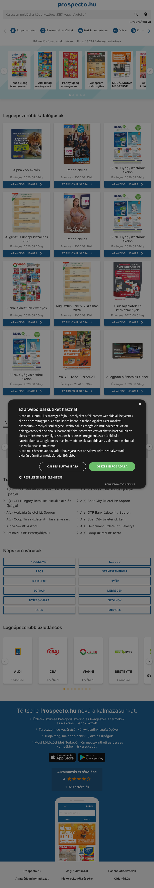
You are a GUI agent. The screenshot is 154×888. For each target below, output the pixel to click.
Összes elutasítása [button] (62, 466)
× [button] (139, 404)
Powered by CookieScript (120, 484)
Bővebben (70, 455)
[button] (40, 477)
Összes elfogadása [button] (112, 466)
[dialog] (77, 444)
